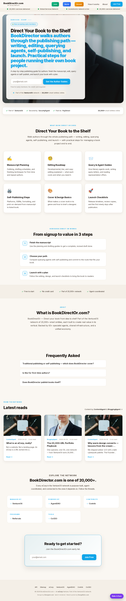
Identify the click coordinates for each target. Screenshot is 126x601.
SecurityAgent (44, 111)
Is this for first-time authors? (36, 373)
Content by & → (104, 409)
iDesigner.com (49, 595)
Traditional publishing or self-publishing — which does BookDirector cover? (58, 363)
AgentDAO (55, 503)
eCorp (51, 587)
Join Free (116, 4)
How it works (93, 4)
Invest (79, 4)
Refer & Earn (117, 596)
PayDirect (66, 111)
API (36, 587)
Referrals (16, 518)
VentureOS (19, 111)
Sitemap (43, 587)
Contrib (92, 503)
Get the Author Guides (56, 81)
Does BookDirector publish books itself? (42, 382)
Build (67, 4)
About (105, 4)
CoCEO (54, 518)
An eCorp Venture (13, 5)
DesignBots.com (83, 595)
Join (55, 4)
